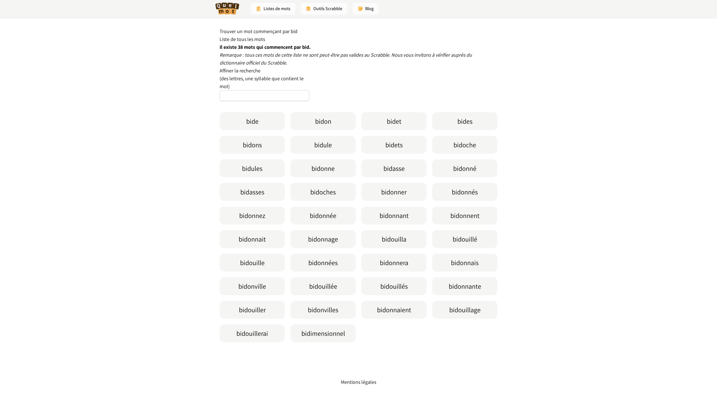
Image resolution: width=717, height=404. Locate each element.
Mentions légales (358, 382)
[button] (273, 9)
